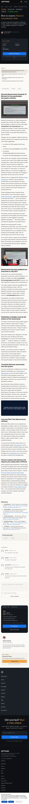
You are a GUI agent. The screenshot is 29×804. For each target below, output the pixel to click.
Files (2, 770)
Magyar (3, 696)
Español (3, 690)
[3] (13, 218)
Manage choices (19, 801)
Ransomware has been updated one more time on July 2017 (14, 74)
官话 (2, 700)
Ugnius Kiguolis (7, 32)
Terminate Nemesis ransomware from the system (12, 81)
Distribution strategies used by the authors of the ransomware (12, 78)
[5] (6, 339)
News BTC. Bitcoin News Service (11, 529)
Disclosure (3, 787)
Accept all (4, 801)
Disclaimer (3, 785)
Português (3, 686)
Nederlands (4, 676)
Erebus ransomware (6, 196)
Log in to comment (14, 596)
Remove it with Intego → (14, 53)
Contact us (3, 790)
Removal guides (8, 6)
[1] (24, 173)
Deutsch (3, 683)
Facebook (3, 760)
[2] (14, 197)
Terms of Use (4, 780)
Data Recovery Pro (15, 453)
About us (3, 778)
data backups (17, 445)
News (2, 773)
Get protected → (14, 626)
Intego (22, 234)
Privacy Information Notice (6, 783)
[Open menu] (21, 1)
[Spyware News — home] (5, 1)
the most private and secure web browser (12, 472)
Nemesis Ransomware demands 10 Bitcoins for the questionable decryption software (13, 71)
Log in (25, 1)
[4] (24, 322)
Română (3, 707)
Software (3, 768)
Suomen (3, 693)
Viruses (2, 766)
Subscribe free (14, 661)
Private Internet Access (20, 487)
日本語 (2, 703)
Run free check (14, 737)
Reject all (11, 801)
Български (4, 710)
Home (2, 6)
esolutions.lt (9, 758)
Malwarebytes (5, 373)
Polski (2, 679)
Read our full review (14, 629)
